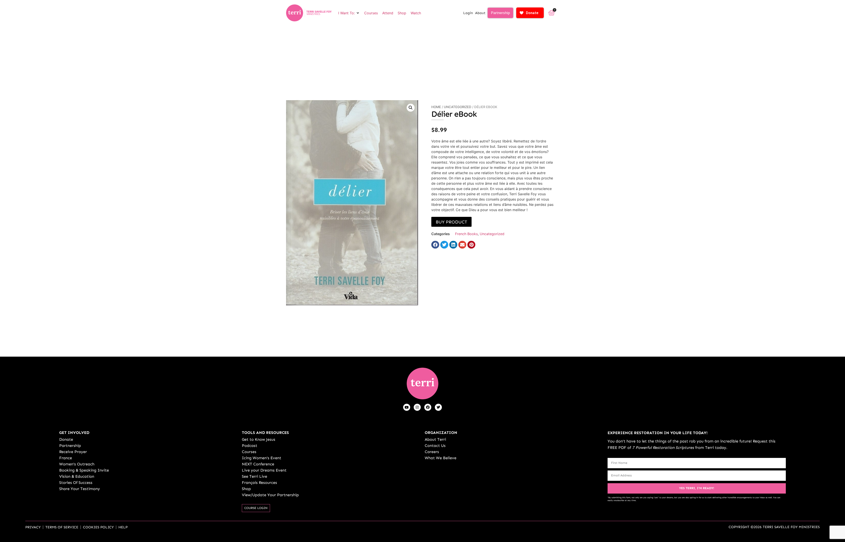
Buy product (451, 222)
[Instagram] (417, 407)
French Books (466, 234)
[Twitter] (438, 407)
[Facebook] (427, 407)
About (480, 13)
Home (436, 107)
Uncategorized (457, 107)
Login (468, 13)
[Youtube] (406, 407)
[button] (349, 13)
